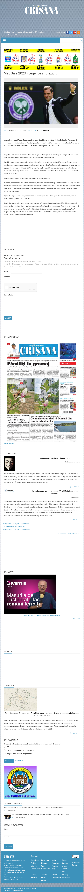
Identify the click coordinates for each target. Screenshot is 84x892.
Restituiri (34, 877)
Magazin (46, 130)
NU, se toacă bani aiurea (15, 747)
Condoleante (56, 877)
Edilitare (54, 875)
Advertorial (66, 877)
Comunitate (9, 686)
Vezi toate (76, 618)
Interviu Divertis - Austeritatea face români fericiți (42, 615)
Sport (43, 866)
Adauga (8, 846)
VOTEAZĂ (9, 761)
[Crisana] (42, 10)
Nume (7, 271)
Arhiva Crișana (9, 443)
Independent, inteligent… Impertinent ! (16, 529)
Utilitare (33, 875)
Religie (54, 869)
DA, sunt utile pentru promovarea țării (20, 750)
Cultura (64, 860)
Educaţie (34, 866)
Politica (33, 863)
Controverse (10, 453)
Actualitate (35, 860)
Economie (55, 863)
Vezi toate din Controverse (69, 534)
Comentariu (7, 295)
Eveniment (45, 860)
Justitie (44, 875)
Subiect (7, 278)
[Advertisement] (20, 553)
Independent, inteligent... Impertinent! (55, 458)
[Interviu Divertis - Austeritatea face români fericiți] (42, 594)
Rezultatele (19, 761)
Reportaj (65, 875)
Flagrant (44, 863)
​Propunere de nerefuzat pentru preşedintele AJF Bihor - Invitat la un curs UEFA (40, 814)
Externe (64, 866)
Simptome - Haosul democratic (14, 526)
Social (54, 860)
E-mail (6, 837)
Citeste (76, 486)
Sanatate (65, 863)
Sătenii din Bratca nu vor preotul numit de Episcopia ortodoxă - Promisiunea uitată (33, 807)
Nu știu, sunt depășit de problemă (19, 754)
